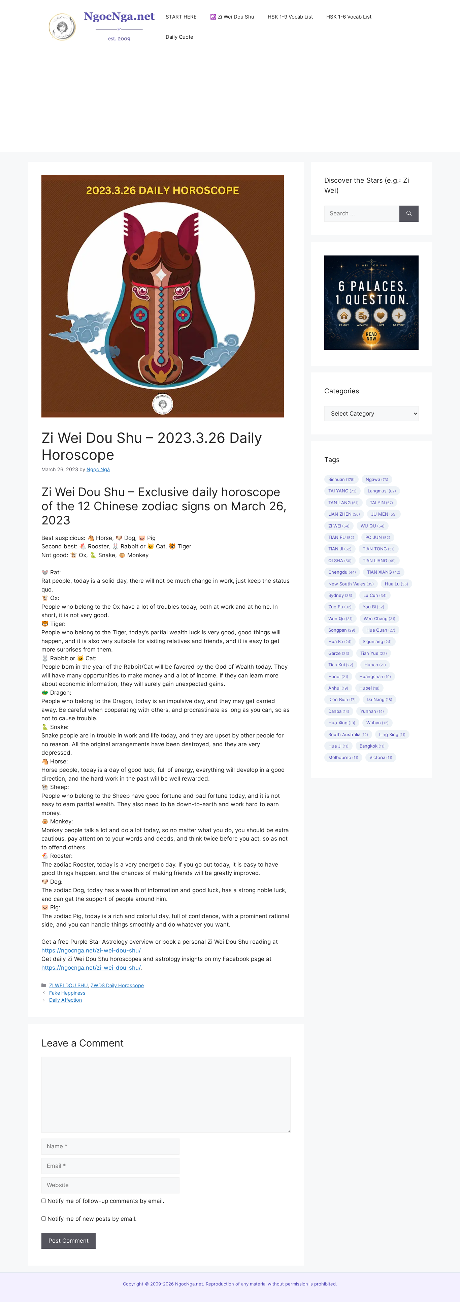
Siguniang (377, 641)
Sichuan (341, 479)
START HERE (181, 16)
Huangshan (375, 676)
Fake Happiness (67, 993)
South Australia (348, 734)
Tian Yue (373, 653)
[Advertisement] (230, 104)
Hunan (375, 664)
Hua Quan (380, 630)
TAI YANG (342, 490)
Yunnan (372, 711)
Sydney (340, 595)
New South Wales (351, 583)
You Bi (373, 606)
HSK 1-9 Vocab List (290, 16)
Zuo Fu (340, 606)
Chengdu (342, 572)
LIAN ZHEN (344, 514)
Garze (338, 653)
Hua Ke (340, 641)
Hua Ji (338, 746)
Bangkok (372, 746)
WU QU (373, 525)
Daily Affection (65, 1000)
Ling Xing (392, 734)
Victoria (380, 757)
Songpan (341, 630)
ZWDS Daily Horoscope (117, 985)
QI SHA (340, 560)
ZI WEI (339, 525)
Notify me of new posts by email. (92, 1218)
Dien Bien (342, 699)
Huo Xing (341, 722)
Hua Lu (396, 583)
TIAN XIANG (383, 572)
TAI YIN (381, 502)
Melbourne (343, 757)
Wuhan (377, 722)
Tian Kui (340, 664)
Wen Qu (340, 618)
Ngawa (377, 479)
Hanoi (338, 676)
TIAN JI (340, 548)
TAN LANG (343, 502)
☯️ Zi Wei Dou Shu (232, 16)
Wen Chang (379, 618)
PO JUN (377, 537)
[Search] (409, 214)
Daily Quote (179, 37)
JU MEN (384, 514)
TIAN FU (341, 537)
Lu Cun (375, 595)
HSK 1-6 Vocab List (348, 16)
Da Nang (379, 699)
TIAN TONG (379, 548)
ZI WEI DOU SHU (68, 985)
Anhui (338, 688)
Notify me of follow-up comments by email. (105, 1201)
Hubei (369, 688)
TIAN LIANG (379, 560)
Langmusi (382, 490)
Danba (338, 711)
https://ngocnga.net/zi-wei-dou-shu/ (91, 950)
